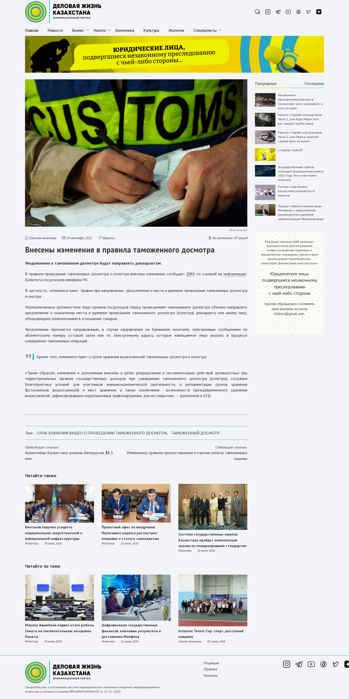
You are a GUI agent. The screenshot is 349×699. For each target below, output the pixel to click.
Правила (210, 669)
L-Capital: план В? (290, 150)
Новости (55, 30)
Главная (31, 30)
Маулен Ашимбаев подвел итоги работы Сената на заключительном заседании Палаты (59, 631)
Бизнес (78, 30)
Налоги (99, 30)
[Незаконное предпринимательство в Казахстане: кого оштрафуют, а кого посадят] (265, 105)
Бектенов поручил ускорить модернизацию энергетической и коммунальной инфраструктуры (53, 533)
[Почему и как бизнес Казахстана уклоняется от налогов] (265, 199)
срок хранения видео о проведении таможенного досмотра (102, 432)
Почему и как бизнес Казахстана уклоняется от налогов (296, 191)
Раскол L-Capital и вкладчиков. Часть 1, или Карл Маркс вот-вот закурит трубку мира (300, 119)
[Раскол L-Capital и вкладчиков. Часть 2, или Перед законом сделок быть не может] (265, 143)
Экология (176, 30)
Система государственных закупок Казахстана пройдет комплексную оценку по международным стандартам (212, 540)
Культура (151, 30)
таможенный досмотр (195, 432)
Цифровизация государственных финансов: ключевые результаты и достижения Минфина (131, 631)
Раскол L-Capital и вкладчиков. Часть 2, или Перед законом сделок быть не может (300, 136)
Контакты (211, 675)
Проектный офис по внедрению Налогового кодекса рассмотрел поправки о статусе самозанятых (130, 533)
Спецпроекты (205, 30)
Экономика (124, 30)
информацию (235, 273)
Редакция (211, 663)
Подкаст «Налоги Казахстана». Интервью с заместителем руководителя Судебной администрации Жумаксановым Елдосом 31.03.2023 (301, 214)
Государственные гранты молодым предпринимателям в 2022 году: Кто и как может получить (300, 173)
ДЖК (190, 273)
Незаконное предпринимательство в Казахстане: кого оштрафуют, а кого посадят (300, 101)
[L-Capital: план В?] (265, 160)
